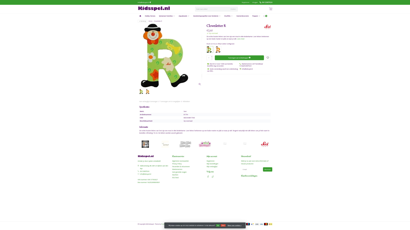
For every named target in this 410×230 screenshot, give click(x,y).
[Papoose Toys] (244, 144)
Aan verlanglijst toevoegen (148, 101)
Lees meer (241, 39)
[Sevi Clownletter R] (171, 56)
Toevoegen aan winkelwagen (238, 58)
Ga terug (143, 21)
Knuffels (227, 16)
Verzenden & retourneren (181, 166)
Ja (218, 225)
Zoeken (233, 9)
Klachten (175, 175)
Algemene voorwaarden (180, 161)
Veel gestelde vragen (179, 172)
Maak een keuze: (220, 44)
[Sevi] (267, 27)
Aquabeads (183, 16)
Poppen (255, 16)
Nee (223, 225)
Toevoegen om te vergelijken (170, 101)
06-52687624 (267, 2)
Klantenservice (177, 169)
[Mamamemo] (185, 144)
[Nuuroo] (224, 144)
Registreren (245, 2)
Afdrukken (186, 101)
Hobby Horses (150, 16)
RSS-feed (175, 178)
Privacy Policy (177, 164)
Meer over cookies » (234, 225)
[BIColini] (145, 144)
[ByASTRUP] (165, 144)
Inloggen (255, 2)
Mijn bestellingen (212, 164)
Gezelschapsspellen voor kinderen (205, 16)
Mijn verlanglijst (212, 166)
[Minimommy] (205, 144)
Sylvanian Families (166, 16)
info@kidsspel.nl (145, 174)
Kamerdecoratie (243, 16)
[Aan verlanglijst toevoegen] (268, 57)
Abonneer (267, 169)
